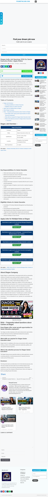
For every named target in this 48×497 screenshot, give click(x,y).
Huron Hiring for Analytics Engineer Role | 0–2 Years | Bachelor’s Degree (43, 130)
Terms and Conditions (24, 479)
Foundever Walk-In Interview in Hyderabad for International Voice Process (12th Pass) (43, 97)
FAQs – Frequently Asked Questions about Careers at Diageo (17, 111)
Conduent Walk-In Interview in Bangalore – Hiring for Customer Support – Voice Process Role (43, 103)
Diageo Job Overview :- (9, 103)
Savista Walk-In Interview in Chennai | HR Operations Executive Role (43, 125)
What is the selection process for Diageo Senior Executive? (18, 118)
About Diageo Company (9, 110)
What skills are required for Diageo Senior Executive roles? (18, 117)
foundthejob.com (23, 1)
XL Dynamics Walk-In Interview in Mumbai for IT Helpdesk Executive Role (7, 408)
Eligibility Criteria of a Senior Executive (13, 106)
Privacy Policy (23, 480)
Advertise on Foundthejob (22, 473)
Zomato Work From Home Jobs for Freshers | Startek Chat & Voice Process (43, 109)
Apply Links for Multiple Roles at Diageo (12, 108)
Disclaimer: (9, 120)
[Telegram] (41, 73)
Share (3, 374)
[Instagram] (38, 73)
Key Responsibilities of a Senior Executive (14, 104)
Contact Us (22, 475)
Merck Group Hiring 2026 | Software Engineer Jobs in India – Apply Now (24, 408)
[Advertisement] (24, 12)
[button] (36, 1)
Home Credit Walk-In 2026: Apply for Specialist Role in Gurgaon (8, 426)
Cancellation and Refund (25, 477)
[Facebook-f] (1, 491)
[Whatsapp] (10, 491)
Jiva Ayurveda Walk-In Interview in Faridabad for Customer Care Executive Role (43, 115)
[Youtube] (43, 73)
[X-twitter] (12, 491)
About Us (22, 482)
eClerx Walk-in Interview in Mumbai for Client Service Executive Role (43, 120)
